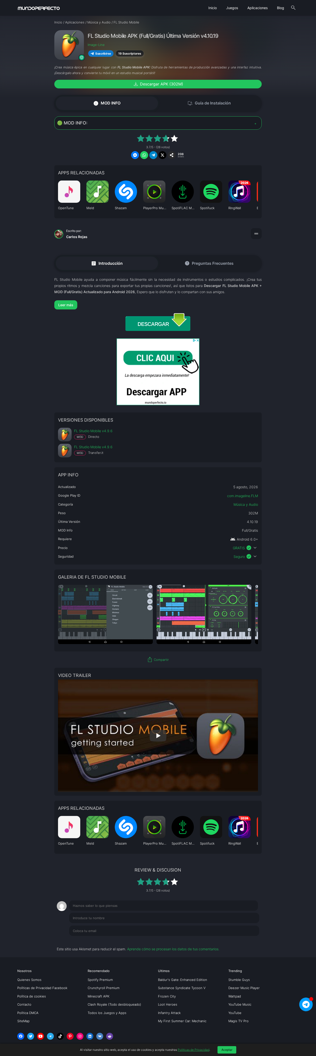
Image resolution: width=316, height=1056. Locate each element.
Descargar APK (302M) (158, 84)
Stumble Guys (239, 980)
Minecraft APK (98, 996)
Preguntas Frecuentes (209, 263)
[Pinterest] (70, 1036)
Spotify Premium (100, 980)
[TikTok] (60, 1036)
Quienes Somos (29, 980)
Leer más (65, 304)
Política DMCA (28, 1013)
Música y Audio (246, 504)
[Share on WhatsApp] (144, 155)
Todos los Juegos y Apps (107, 1013)
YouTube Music (239, 1004)
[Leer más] (158, 304)
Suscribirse (103, 53)
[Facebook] (20, 1036)
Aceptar (226, 1050)
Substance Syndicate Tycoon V (182, 988)
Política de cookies (31, 996)
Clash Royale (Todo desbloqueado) (114, 1004)
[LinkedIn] (89, 1036)
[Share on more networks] (172, 155)
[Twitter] (30, 1036)
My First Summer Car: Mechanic (182, 1021)
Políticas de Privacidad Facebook (42, 988)
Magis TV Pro (238, 1021)
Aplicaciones (257, 8)
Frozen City (167, 996)
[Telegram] (50, 1036)
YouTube (234, 1013)
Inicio (212, 8)
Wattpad (234, 996)
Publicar (246, 941)
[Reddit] (109, 1036)
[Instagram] (80, 1036)
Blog (280, 8)
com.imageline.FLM (242, 496)
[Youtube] (40, 1036)
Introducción (107, 263)
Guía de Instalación (209, 103)
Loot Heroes (167, 1004)
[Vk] (99, 1036)
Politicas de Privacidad (193, 1050)
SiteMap (23, 1021)
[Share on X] (162, 155)
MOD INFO (106, 103)
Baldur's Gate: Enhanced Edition (182, 980)
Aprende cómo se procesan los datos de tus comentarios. (173, 949)
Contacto (24, 1004)
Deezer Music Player (244, 988)
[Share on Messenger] (135, 155)
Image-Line (96, 45)
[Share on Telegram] (153, 155)
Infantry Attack (169, 1013)
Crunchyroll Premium (103, 988)
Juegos (232, 8)
